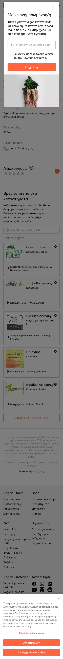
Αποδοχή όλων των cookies (31, 652)
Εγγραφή (31, 67)
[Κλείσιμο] (59, 598)
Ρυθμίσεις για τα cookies (31, 633)
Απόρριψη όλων (31, 642)
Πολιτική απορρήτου (35, 58)
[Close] (53, 7)
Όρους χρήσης (44, 54)
